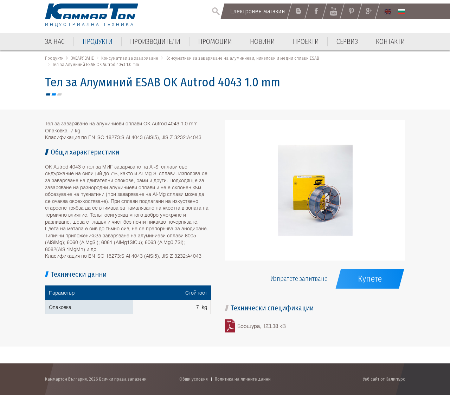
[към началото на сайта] (427, 352)
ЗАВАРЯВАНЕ (82, 58)
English (388, 11)
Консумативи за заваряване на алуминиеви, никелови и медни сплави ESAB (242, 58)
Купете (370, 279)
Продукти (54, 58)
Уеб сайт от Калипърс (384, 379)
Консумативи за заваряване (129, 58)
